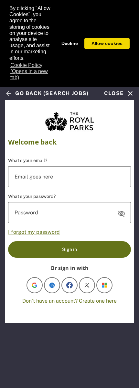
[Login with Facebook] (69, 285)
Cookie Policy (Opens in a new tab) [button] (29, 71)
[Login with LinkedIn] (52, 285)
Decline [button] (69, 43)
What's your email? (27, 160)
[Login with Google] (35, 285)
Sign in (69, 249)
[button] (121, 214)
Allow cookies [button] (107, 43)
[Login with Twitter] (87, 285)
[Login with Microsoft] (104, 285)
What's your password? (32, 196)
